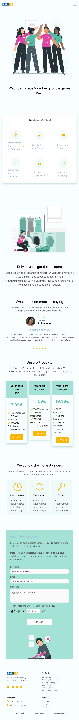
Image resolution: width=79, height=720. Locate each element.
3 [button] (39, 348)
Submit (39, 622)
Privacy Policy (20, 713)
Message (14, 586)
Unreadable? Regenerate (43, 611)
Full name (14, 566)
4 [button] (42, 348)
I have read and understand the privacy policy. (33, 605)
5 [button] (45, 348)
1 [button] (33, 348)
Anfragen (16, 437)
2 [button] (36, 348)
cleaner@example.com (19, 705)
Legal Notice (39, 713)
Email (12, 576)
